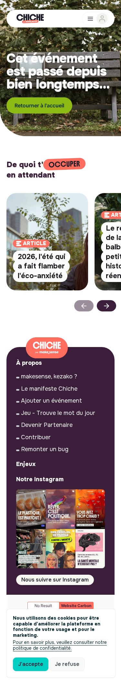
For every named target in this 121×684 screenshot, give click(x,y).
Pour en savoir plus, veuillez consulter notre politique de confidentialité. (60, 645)
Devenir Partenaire (47, 425)
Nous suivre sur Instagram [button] (55, 579)
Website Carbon (76, 605)
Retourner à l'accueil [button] (39, 105)
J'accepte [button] (30, 664)
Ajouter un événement (51, 400)
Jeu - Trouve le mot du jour (58, 413)
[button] (106, 305)
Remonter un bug (44, 449)
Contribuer (36, 437)
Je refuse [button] (67, 664)
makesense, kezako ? (49, 376)
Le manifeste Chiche (49, 388)
